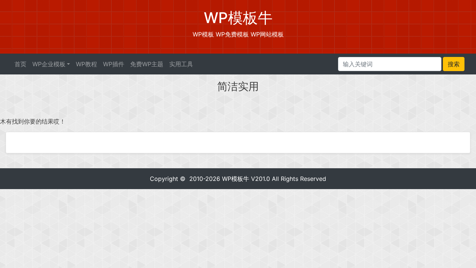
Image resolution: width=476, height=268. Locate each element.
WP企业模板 (48, 64)
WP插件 (113, 64)
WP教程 (86, 64)
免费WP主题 (146, 64)
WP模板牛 (235, 178)
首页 (20, 64)
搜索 (454, 64)
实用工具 (181, 64)
